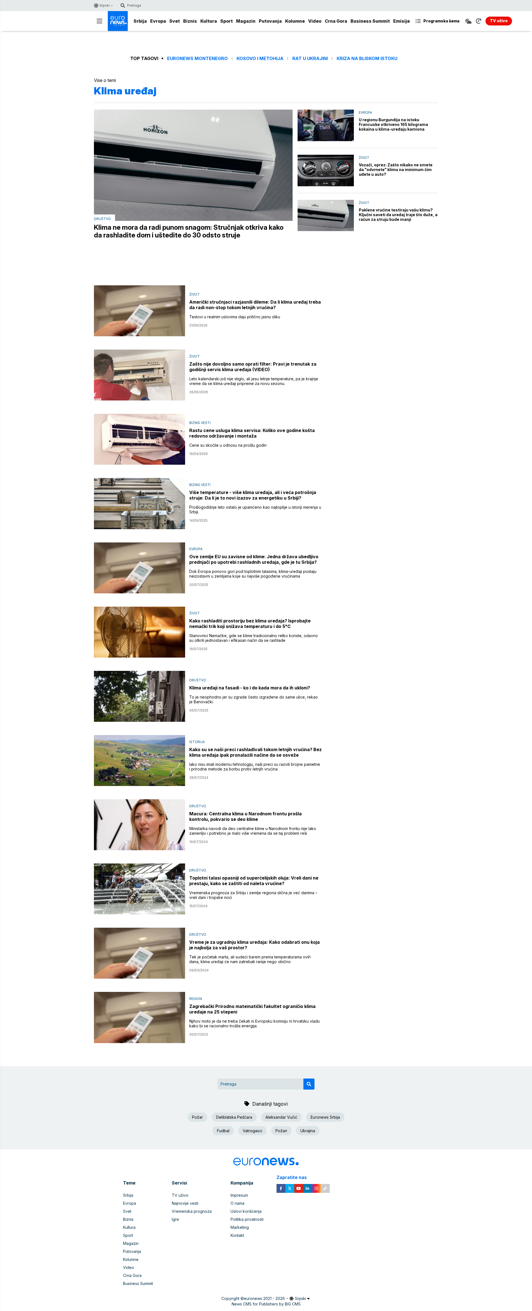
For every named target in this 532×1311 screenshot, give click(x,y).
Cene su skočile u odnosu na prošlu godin (228, 445)
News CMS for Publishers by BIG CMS (266, 1304)
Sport (226, 21)
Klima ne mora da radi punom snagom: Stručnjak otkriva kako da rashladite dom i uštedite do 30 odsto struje (188, 231)
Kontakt (237, 1235)
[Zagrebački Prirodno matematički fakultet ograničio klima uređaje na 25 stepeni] (139, 1017)
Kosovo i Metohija (260, 58)
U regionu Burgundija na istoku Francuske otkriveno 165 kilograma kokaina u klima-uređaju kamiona (393, 124)
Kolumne (295, 21)
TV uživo (180, 1195)
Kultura (208, 21)
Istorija (197, 742)
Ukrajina (307, 1130)
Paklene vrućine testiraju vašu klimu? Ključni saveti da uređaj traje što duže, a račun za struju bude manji (398, 215)
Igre (175, 1219)
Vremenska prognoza (192, 1211)
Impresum (239, 1195)
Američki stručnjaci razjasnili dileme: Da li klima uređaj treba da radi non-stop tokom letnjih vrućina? (255, 304)
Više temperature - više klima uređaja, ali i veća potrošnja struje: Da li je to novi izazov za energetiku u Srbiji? (252, 495)
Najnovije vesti (185, 1203)
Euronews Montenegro (197, 58)
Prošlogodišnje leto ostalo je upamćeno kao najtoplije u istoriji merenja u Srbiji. (255, 509)
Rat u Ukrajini (310, 58)
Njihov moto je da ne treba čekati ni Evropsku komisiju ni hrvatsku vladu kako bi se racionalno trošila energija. (254, 1023)
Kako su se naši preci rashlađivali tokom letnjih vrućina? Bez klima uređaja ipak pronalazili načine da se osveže (255, 752)
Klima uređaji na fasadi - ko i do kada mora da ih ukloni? (249, 688)
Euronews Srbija (325, 1117)
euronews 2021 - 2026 (264, 1298)
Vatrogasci (252, 1130)
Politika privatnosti (247, 1219)
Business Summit (370, 21)
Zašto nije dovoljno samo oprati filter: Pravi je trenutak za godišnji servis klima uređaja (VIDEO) (252, 366)
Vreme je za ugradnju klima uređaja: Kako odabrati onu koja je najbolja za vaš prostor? (254, 944)
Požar (197, 1117)
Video (314, 21)
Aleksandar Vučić (281, 1117)
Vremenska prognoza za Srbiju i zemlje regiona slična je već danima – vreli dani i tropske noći (253, 895)
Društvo (102, 219)
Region (195, 999)
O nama (237, 1203)
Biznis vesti (200, 423)
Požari (281, 1130)
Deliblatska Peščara (234, 1117)
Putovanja (270, 21)
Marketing (240, 1227)
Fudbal (223, 1130)
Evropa (158, 21)
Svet (174, 21)
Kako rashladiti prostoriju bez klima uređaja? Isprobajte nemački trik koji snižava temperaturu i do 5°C (250, 623)
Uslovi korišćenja (246, 1211)
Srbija (140, 21)
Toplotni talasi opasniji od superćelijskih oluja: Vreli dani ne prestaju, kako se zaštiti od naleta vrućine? (253, 880)
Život (364, 158)
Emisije (401, 21)
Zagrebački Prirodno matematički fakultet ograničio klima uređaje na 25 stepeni (252, 1009)
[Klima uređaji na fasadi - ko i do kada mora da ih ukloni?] (139, 696)
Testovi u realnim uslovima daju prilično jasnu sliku (234, 316)
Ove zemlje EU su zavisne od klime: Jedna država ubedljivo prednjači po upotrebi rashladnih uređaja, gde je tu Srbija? (253, 559)
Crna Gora (336, 21)
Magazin (245, 21)
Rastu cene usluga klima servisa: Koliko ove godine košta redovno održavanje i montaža (252, 433)
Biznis (190, 21)
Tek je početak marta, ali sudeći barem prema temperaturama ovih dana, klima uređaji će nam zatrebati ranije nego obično (250, 959)
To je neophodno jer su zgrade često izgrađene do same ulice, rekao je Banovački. (253, 699)
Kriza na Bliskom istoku (367, 58)
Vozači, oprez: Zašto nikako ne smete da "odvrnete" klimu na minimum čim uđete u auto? (396, 169)
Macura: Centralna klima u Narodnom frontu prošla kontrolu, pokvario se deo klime (245, 816)
